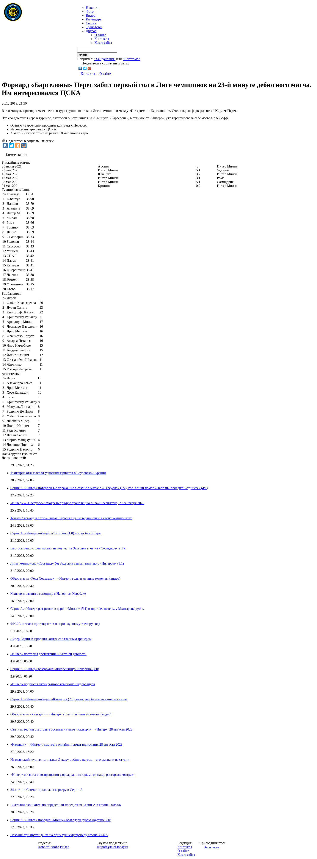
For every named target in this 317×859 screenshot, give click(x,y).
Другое (91, 31)
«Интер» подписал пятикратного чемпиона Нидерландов (52, 684)
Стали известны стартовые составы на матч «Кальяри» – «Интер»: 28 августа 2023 (71, 729)
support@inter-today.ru (112, 847)
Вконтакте (211, 847)
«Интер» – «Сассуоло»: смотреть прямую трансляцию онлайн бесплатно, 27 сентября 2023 (77, 503)
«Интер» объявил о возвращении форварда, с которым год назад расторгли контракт (72, 774)
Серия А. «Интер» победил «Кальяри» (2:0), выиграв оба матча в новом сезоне (68, 699)
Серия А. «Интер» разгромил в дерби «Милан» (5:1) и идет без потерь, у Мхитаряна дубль (77, 608)
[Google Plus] (89, 68)
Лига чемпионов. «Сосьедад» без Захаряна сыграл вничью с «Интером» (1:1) (67, 563)
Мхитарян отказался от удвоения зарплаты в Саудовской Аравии (58, 473)
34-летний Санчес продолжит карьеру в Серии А (46, 790)
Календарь (93, 19)
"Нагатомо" (131, 59)
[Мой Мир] (24, 145)
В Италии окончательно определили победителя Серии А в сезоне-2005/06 (65, 805)
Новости (44, 847)
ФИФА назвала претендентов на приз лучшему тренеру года (55, 624)
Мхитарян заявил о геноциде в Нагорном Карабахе (48, 593)
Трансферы (94, 27)
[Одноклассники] (17, 145)
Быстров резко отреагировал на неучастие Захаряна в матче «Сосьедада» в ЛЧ (68, 548)
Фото (90, 11)
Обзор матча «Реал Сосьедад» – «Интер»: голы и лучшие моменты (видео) (65, 578)
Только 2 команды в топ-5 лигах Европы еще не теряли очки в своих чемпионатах (71, 518)
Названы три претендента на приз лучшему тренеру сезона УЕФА (59, 835)
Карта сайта (103, 42)
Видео (90, 15)
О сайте (100, 35)
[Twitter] (85, 68)
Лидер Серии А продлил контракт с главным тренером (50, 639)
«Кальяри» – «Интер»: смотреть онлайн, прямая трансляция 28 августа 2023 (66, 744)
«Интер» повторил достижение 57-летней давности (48, 654)
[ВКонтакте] (80, 68)
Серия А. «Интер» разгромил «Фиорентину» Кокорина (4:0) (54, 669)
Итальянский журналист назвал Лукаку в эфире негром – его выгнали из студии (69, 759)
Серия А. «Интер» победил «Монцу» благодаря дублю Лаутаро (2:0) (60, 820)
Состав (91, 23)
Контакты (101, 39)
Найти (83, 54)
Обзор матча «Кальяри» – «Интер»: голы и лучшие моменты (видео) (60, 714)
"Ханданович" (104, 59)
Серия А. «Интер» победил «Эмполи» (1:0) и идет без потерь (55, 533)
